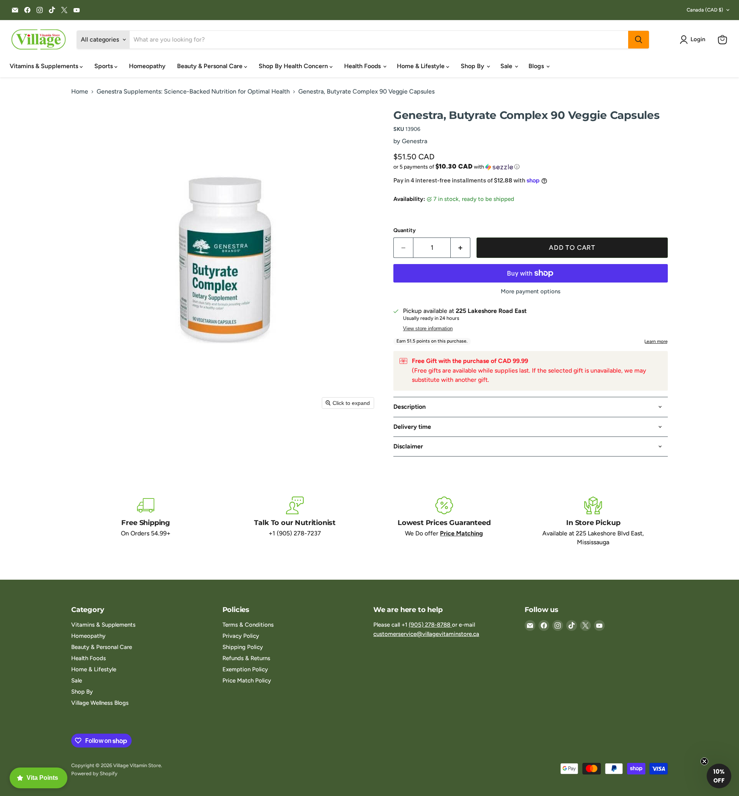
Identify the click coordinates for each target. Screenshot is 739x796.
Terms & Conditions (248, 624)
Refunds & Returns (246, 658)
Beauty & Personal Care (210, 66)
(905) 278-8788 (430, 624)
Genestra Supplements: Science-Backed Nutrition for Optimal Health (193, 91)
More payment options (530, 291)
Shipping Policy (242, 647)
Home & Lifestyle (421, 66)
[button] (694, 39)
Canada (705, 10)
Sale (507, 66)
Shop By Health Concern (294, 66)
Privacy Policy (240, 635)
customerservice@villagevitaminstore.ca (426, 633)
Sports (104, 66)
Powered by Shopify (94, 773)
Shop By (473, 66)
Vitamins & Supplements (45, 66)
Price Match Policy (246, 680)
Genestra (414, 141)
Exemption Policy (245, 669)
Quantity (404, 230)
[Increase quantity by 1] (460, 247)
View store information (428, 328)
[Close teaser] (704, 761)
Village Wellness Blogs (100, 702)
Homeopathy (147, 66)
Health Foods (363, 66)
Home (79, 91)
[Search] (638, 39)
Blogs (536, 66)
